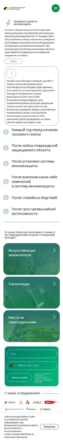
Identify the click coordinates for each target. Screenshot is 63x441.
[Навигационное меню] (55, 8)
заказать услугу (19, 377)
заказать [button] (13, 61)
